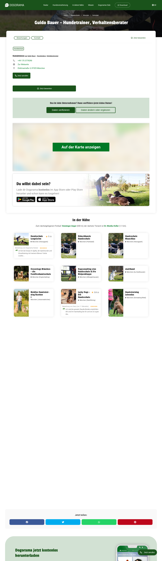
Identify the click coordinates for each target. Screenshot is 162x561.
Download (123, 5)
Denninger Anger (69, 226)
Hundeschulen (75, 15)
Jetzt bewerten (139, 38)
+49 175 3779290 (25, 60)
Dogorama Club (104, 5)
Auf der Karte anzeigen (81, 147)
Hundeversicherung (60, 5)
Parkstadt (95, 15)
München (86, 15)
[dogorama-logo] (14, 5)
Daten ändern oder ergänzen (95, 110)
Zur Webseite (23, 64)
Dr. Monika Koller (111, 226)
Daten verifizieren (61, 110)
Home (66, 15)
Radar (45, 5)
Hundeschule (18, 49)
